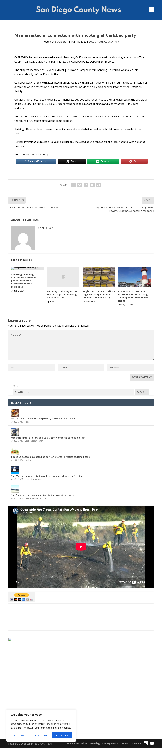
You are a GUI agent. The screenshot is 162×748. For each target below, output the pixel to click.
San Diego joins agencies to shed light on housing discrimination (62, 294)
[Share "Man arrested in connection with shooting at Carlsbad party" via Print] (98, 185)
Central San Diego (33, 498)
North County (104, 41)
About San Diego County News (99, 743)
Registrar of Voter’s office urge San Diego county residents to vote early (99, 294)
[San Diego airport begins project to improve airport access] (15, 489)
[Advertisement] (81, 618)
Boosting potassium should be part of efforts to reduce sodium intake (50, 456)
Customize (20, 735)
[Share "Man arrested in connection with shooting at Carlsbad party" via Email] (92, 185)
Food (27, 421)
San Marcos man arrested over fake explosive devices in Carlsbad (47, 475)
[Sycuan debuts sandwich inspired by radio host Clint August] (15, 413)
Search (17, 386)
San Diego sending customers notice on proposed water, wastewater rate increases (24, 280)
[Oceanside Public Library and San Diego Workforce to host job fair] (15, 432)
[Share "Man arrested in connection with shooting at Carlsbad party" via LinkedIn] (86, 185)
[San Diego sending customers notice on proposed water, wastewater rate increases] (27, 268)
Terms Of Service (130, 743)
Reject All (41, 735)
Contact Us (72, 743)
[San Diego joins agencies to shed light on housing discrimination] (63, 277)
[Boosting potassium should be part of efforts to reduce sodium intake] (15, 451)
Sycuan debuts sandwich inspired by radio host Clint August (44, 418)
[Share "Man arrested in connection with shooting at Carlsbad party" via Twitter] (79, 185)
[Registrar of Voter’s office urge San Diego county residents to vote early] (99, 277)
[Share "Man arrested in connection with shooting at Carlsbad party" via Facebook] (73, 185)
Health (28, 460)
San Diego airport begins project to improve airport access (43, 495)
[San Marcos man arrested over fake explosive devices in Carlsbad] (15, 470)
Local (92, 41)
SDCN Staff (61, 41)
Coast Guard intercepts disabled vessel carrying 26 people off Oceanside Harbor (133, 296)
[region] (41, 725)
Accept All (62, 735)
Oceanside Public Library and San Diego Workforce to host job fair (48, 437)
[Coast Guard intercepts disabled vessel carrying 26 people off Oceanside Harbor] (134, 277)
